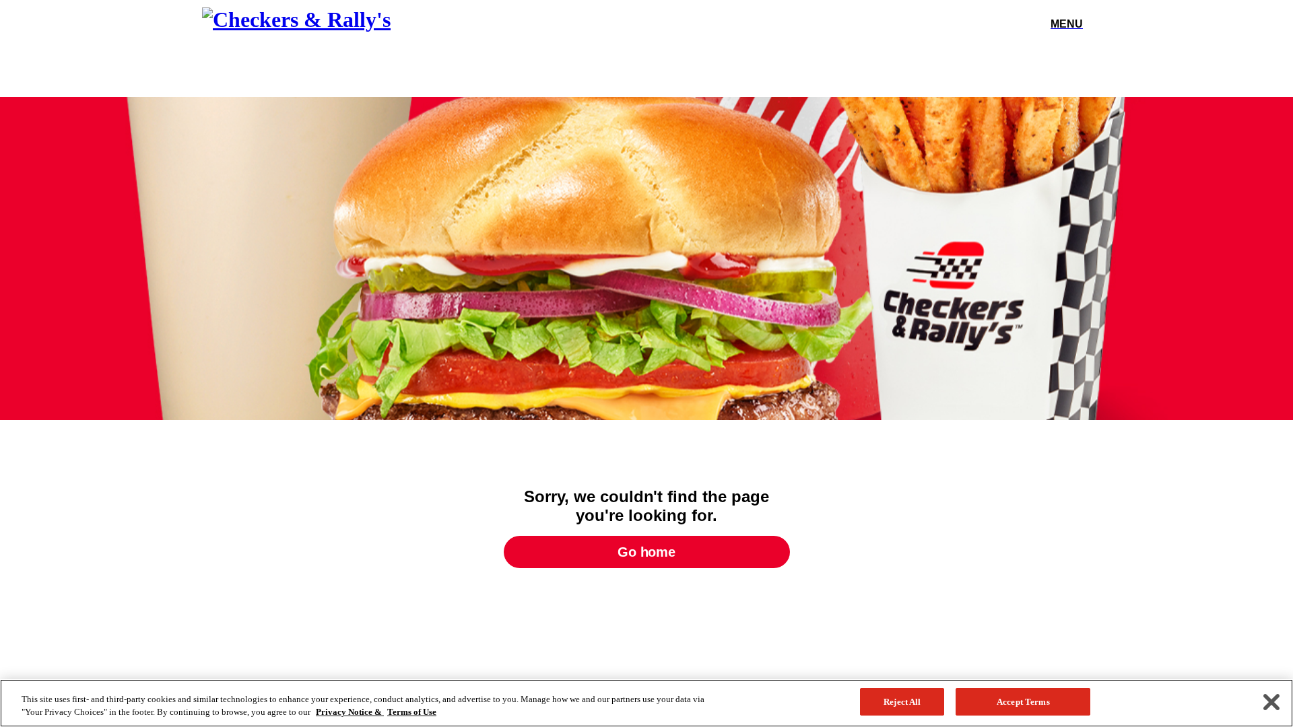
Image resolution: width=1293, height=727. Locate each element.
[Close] (1271, 702)
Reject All (902, 702)
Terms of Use (411, 712)
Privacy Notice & (350, 712)
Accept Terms (1023, 702)
